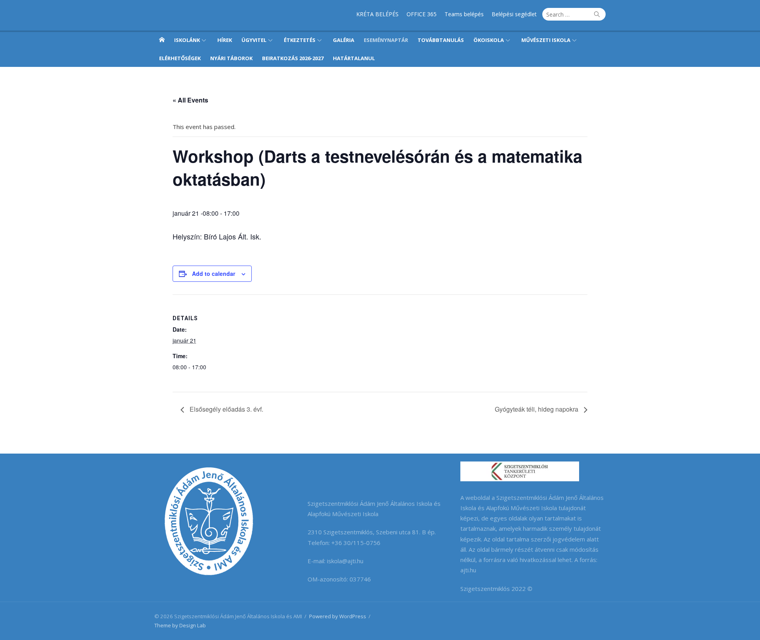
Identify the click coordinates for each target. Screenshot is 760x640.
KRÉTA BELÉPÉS (377, 14)
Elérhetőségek (180, 58)
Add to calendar (213, 273)
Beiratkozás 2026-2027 (292, 58)
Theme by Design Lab (180, 625)
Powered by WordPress (337, 616)
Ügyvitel (253, 40)
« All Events (190, 99)
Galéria (343, 40)
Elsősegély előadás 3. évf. (225, 409)
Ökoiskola (488, 40)
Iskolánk (187, 40)
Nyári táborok (231, 58)
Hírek (224, 40)
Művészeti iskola (545, 40)
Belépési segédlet (514, 14)
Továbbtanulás (441, 40)
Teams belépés (464, 14)
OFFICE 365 (422, 14)
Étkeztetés (299, 40)
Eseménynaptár (386, 40)
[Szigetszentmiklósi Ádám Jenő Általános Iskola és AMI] (161, 39)
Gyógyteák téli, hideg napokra (537, 409)
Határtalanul (354, 58)
